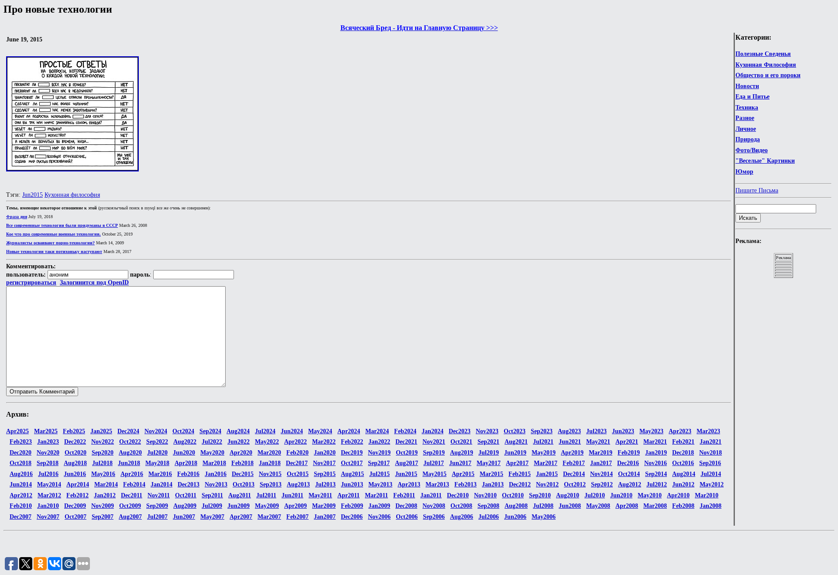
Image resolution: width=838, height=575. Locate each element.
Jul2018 (102, 463)
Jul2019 (488, 452)
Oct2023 (514, 431)
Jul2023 (596, 431)
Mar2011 (376, 495)
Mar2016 (160, 474)
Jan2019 (656, 452)
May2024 (320, 431)
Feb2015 (519, 474)
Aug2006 (461, 516)
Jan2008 (710, 506)
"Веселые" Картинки (765, 160)
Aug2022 (184, 441)
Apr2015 (463, 474)
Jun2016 (75, 474)
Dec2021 (406, 441)
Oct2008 (461, 506)
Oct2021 (461, 441)
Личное (745, 129)
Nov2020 (48, 452)
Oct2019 (407, 452)
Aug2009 (184, 506)
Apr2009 (295, 506)
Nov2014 (601, 474)
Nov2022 (102, 441)
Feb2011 (404, 495)
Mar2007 (269, 516)
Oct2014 (629, 474)
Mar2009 (324, 506)
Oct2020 (75, 452)
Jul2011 (266, 495)
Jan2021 (710, 441)
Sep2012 (602, 484)
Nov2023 (487, 431)
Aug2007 (130, 516)
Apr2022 (295, 441)
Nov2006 (379, 516)
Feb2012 (77, 495)
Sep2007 (102, 516)
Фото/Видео (751, 150)
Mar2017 (545, 463)
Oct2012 (575, 484)
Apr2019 (572, 452)
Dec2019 (352, 452)
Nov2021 (433, 441)
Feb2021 (683, 441)
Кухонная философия (72, 195)
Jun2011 (292, 495)
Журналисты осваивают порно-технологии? (50, 242)
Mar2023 (708, 431)
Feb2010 (21, 506)
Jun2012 (683, 484)
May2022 (267, 441)
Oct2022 (130, 441)
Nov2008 (433, 506)
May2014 (49, 484)
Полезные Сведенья (763, 54)
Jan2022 (379, 441)
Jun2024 (292, 431)
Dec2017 (297, 463)
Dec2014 (574, 474)
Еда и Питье (752, 96)
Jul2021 (543, 441)
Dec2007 (20, 516)
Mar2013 (437, 484)
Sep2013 (271, 484)
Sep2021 (488, 441)
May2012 (712, 484)
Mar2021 (655, 441)
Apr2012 (21, 495)
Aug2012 (629, 484)
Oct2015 (298, 474)
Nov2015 (270, 474)
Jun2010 (621, 495)
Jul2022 (212, 441)
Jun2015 (32, 195)
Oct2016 (683, 463)
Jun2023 (623, 431)
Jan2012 (105, 495)
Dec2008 (406, 506)
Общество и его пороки (767, 75)
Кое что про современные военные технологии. (53, 234)
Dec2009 (75, 506)
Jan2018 (270, 463)
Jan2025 (101, 431)
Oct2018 (20, 463)
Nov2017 (324, 463)
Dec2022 (75, 441)
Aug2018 (75, 463)
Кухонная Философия (765, 65)
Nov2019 (379, 452)
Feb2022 (352, 441)
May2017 (489, 463)
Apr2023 (680, 431)
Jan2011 (431, 495)
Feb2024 (405, 431)
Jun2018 (129, 463)
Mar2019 (600, 452)
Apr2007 (241, 516)
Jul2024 (265, 431)
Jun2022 (238, 441)
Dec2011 (131, 495)
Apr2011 (348, 495)
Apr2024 (348, 431)
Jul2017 (433, 463)
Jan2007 (325, 516)
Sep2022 (157, 441)
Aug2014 (683, 474)
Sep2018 (47, 463)
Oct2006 (407, 516)
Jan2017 (601, 463)
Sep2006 (434, 516)
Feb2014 (134, 484)
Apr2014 (77, 484)
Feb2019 (629, 452)
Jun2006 (515, 516)
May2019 (544, 452)
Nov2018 (710, 452)
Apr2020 (241, 452)
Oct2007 (75, 516)
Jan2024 (432, 431)
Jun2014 (21, 484)
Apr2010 (678, 495)
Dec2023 (460, 431)
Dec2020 (20, 452)
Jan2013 (493, 484)
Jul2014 (711, 474)
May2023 (651, 431)
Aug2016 (21, 474)
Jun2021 (570, 441)
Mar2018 (214, 463)
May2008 (598, 506)
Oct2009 (130, 506)
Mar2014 (106, 484)
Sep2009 (157, 506)
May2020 (212, 452)
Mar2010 (706, 495)
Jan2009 (379, 506)
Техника (746, 107)
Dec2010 (458, 495)
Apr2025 (17, 431)
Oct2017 (352, 463)
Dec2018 (683, 452)
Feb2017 (574, 463)
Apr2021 (626, 441)
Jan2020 (325, 452)
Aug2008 (516, 506)
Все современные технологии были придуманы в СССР (62, 225)
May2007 (212, 516)
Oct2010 (513, 495)
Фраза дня (16, 216)
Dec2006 (352, 516)
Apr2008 (626, 506)
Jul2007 (157, 516)
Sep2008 (488, 506)
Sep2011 (212, 495)
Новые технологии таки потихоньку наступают (54, 251)
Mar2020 (269, 452)
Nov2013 (216, 484)
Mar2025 (46, 431)
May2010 (650, 495)
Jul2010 (594, 495)
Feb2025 (74, 431)
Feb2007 (297, 516)
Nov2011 (159, 495)
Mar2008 (655, 506)
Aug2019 (461, 452)
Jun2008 (570, 506)
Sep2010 (540, 495)
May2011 (320, 495)
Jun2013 (352, 484)
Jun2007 (184, 516)
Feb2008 (683, 506)
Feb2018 (242, 463)
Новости (747, 86)
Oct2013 (243, 484)
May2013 (380, 484)
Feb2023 (21, 441)
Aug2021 (516, 441)
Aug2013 (298, 484)
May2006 (544, 516)
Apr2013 (409, 484)
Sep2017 (379, 463)
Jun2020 (184, 452)
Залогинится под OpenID (94, 282)
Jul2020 (157, 452)
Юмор (744, 171)
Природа (747, 139)
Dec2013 (188, 484)
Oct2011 (185, 495)
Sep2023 (542, 431)
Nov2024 (155, 431)
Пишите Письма (756, 190)
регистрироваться (31, 282)
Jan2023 (48, 441)
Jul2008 (543, 506)
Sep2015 (325, 474)
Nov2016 (655, 463)
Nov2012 (547, 484)
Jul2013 (325, 484)
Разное (744, 118)
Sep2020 (102, 452)
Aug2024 (238, 431)
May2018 (157, 463)
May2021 (598, 441)
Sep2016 (710, 463)
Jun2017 (460, 463)
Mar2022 (324, 441)
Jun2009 (238, 506)
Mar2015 (491, 474)
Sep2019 (434, 452)
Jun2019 (515, 452)
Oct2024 (183, 431)
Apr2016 (131, 474)
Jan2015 (547, 474)
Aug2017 (406, 463)
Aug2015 (352, 474)
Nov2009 (102, 506)
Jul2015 (379, 474)
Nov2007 (48, 516)
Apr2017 (517, 463)
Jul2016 (48, 474)
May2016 (103, 474)
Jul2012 (656, 484)
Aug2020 (130, 452)
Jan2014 (161, 484)
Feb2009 (352, 506)
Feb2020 (297, 452)
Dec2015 (243, 474)
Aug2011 (239, 495)
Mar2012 (49, 495)
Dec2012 (520, 484)
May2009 (267, 506)
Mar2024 (377, 431)
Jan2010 (48, 506)
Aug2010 (567, 495)
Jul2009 (212, 506)
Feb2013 (465, 484)
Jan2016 (216, 474)
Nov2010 (485, 495)
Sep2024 (210, 431)
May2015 (434, 474)
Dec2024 (128, 431)
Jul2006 (488, 516)
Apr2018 (186, 463)
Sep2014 (656, 474)
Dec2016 (628, 463)
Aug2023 (569, 431)
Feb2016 (188, 474)
